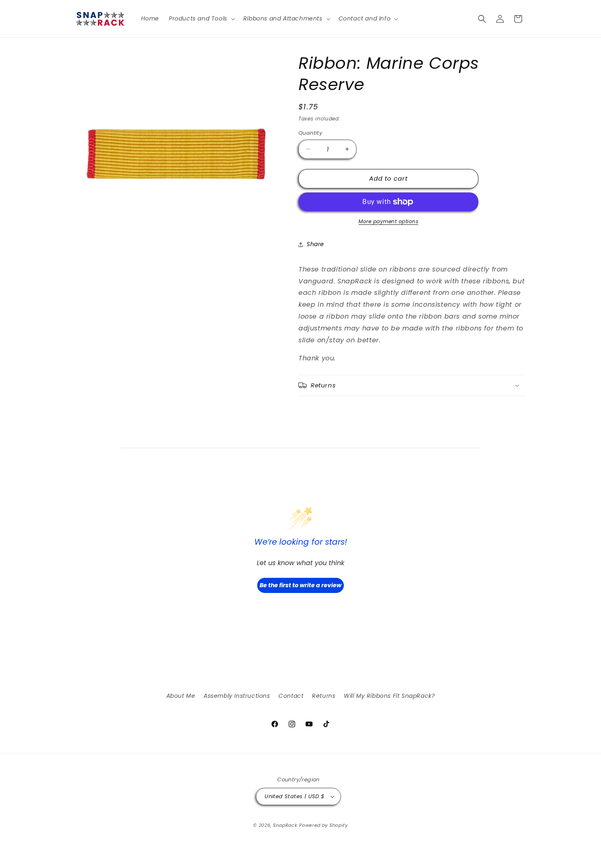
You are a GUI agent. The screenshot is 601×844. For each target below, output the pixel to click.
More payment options (388, 221)
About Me (180, 696)
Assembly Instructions (237, 696)
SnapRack (285, 825)
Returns (323, 696)
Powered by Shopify (323, 825)
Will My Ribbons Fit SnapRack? (389, 696)
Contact (290, 696)
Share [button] (315, 244)
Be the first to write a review (300, 585)
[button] (201, 18)
